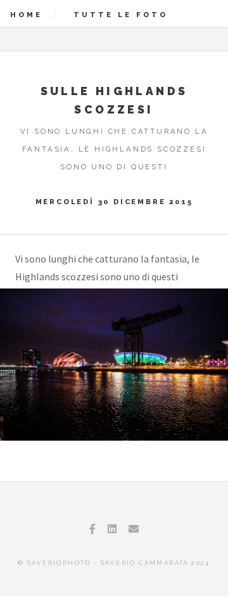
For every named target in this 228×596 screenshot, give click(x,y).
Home (26, 14)
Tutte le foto (120, 14)
